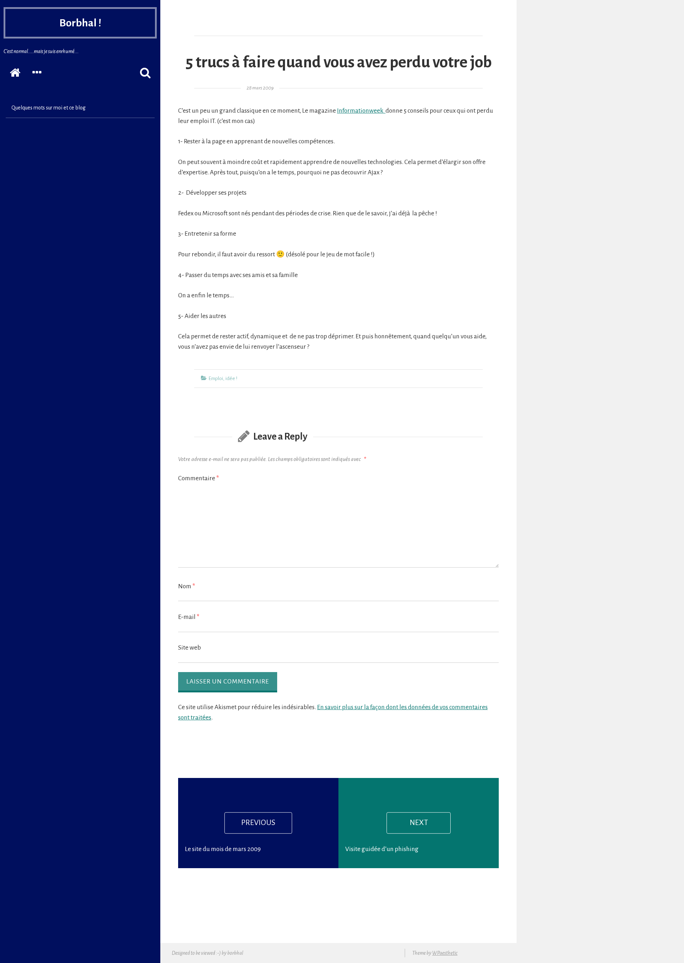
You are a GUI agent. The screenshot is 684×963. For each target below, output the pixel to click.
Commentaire (198, 478)
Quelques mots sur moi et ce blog (48, 108)
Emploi (215, 378)
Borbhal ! (80, 23)
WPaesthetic (444, 953)
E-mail (189, 617)
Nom (186, 586)
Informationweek (361, 110)
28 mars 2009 (260, 88)
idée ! (231, 378)
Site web (189, 647)
